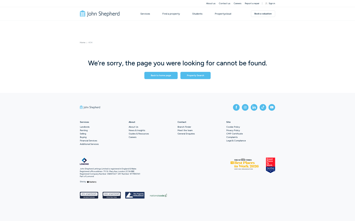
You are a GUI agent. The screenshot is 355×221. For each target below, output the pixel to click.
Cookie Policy (233, 127)
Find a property (171, 13)
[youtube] (271, 107)
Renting (84, 130)
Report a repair (252, 3)
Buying (83, 137)
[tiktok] (263, 107)
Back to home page (161, 75)
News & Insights (137, 130)
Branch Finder (184, 127)
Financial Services (88, 140)
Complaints (232, 137)
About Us (133, 127)
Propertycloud (223, 13)
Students (197, 13)
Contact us (224, 3)
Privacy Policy (233, 130)
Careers (237, 3)
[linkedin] (254, 107)
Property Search (195, 75)
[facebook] (236, 107)
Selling (83, 133)
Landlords (85, 127)
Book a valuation (263, 13)
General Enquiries (186, 133)
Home (82, 43)
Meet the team (185, 130)
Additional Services (89, 144)
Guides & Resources (139, 133)
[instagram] (245, 107)
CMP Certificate (234, 133)
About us (210, 3)
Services (145, 13)
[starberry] (91, 181)
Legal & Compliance (236, 140)
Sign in (272, 3)
